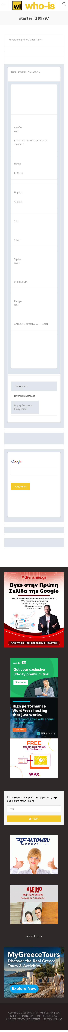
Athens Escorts (34, 936)
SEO (58, 1012)
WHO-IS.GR (32, 1012)
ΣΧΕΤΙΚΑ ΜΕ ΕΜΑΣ (53, 1019)
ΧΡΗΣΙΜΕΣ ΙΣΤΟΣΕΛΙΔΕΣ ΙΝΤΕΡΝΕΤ (23, 1019)
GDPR (13, 1015)
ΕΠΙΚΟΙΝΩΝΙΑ (26, 1015)
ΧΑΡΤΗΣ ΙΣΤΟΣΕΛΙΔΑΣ (47, 1015)
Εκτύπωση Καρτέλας (24, 395)
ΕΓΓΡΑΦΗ (34, 818)
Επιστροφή (21, 386)
